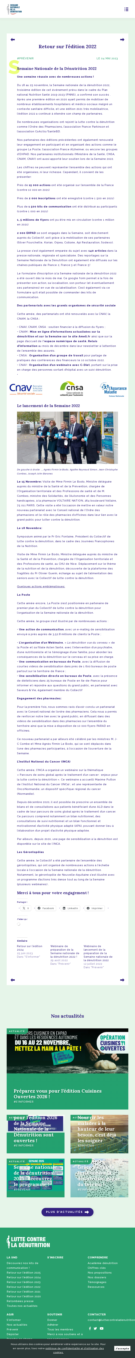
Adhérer (52, 1324)
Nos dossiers (97, 1277)
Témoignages (97, 1282)
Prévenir (12, 1329)
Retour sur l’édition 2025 (24, 1272)
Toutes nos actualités (22, 1305)
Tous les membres (60, 1329)
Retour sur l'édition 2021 (24, 1291)
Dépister (13, 1334)
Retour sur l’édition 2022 (24, 1286)
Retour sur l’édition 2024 (24, 1277)
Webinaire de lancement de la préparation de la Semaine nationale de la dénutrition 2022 (98, 953)
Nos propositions (100, 1272)
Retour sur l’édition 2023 (24, 1282)
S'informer (14, 1320)
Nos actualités (17, 1324)
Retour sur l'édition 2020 (24, 1296)
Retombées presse (20, 1301)
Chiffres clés (97, 1267)
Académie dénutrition (103, 1263)
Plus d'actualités (64, 1212)
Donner (52, 1320)
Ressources (96, 1286)
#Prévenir (25, 58)
